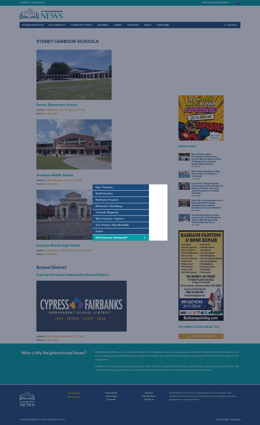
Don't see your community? (112, 237)
